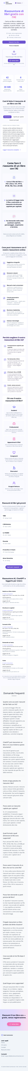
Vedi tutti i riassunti (13, 567)
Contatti (3, 1047)
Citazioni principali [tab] (14, 120)
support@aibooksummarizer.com (14, 1056)
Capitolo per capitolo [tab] (18, 116)
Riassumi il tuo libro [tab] (14, 42)
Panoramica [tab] (7, 116)
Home (3, 1042)
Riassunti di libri (5, 1050)
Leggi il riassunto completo (11, 150)
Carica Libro (15, 60)
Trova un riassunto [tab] (14, 45)
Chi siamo (4, 1045)
